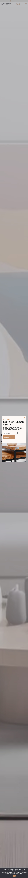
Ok (14, 875)
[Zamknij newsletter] (24, 417)
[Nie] (26, 872)
